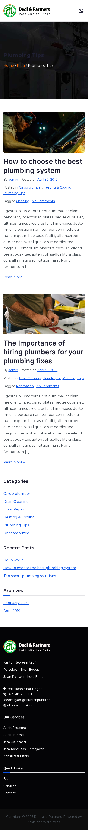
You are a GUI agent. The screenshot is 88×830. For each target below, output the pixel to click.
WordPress (51, 822)
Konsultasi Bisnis (16, 756)
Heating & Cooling (57, 187)
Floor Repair (52, 378)
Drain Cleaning (30, 378)
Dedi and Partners (48, 817)
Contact (9, 793)
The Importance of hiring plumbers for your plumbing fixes (43, 352)
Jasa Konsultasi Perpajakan (23, 749)
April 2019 (12, 611)
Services (9, 786)
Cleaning (22, 201)
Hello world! (14, 560)
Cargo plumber (30, 187)
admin (13, 179)
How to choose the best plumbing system (39, 568)
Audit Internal (13, 735)
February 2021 (16, 603)
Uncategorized (16, 533)
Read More (12, 277)
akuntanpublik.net (21, 705)
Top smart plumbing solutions (29, 576)
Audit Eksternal (14, 728)
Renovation (25, 386)
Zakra (31, 822)
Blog (7, 779)
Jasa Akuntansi (14, 742)
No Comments (43, 201)
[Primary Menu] (81, 11)
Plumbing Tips (14, 193)
